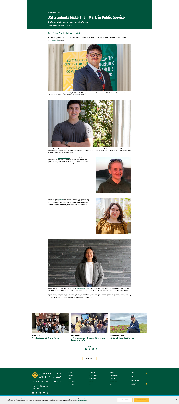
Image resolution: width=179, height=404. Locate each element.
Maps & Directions (114, 375)
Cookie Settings (125, 400)
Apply (133, 373)
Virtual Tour (112, 378)
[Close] (176, 399)
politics (61, 199)
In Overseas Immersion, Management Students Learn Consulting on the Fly (88, 339)
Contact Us (71, 375)
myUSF (133, 384)
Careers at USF (72, 381)
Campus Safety (113, 381)
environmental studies (64, 158)
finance (60, 93)
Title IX (111, 385)
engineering (65, 148)
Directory (70, 378)
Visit (133, 376)
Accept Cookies (141, 400)
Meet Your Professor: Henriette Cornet (122, 338)
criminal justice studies (83, 288)
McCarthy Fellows (54, 40)
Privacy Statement (81, 400)
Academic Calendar (93, 375)
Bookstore (92, 381)
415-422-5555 (36, 388)
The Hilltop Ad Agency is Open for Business (46, 338)
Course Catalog (93, 378)
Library (91, 385)
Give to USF (135, 380)
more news (89, 358)
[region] (89, 400)
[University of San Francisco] (46, 377)
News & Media (71, 385)
